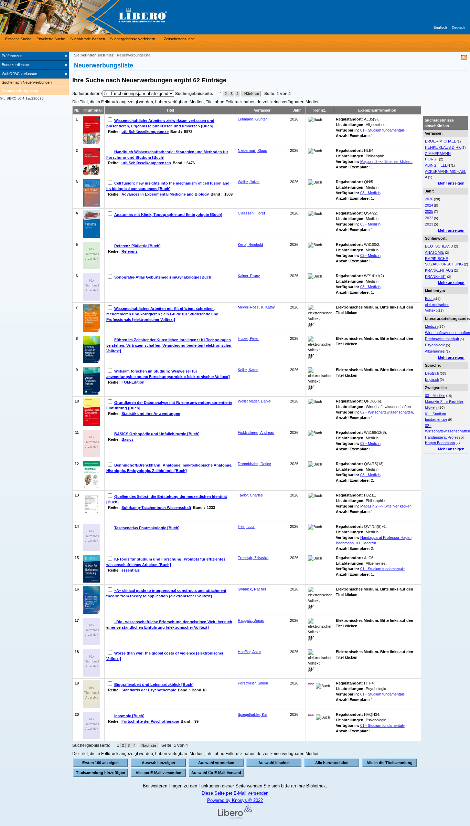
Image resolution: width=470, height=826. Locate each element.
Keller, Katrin (248, 370)
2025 (429, 211)
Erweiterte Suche (50, 39)
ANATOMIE (434, 252)
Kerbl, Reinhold (250, 244)
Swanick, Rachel (252, 589)
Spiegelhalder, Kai (252, 714)
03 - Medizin (435, 396)
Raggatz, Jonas (251, 620)
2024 (429, 205)
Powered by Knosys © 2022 (235, 800)
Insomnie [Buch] (129, 716)
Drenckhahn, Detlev (254, 464)
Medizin (431, 326)
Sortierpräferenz (87, 93)
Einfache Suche (18, 39)
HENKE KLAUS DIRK (443, 147)
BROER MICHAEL (440, 141)
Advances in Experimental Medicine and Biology (165, 194)
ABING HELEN (437, 165)
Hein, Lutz (246, 526)
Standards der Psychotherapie (148, 690)
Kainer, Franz (249, 276)
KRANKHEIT (435, 276)
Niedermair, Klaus (252, 150)
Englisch (440, 27)
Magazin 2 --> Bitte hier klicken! (386, 161)
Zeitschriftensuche (179, 39)
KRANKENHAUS (439, 270)
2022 (429, 218)
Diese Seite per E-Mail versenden (235, 793)
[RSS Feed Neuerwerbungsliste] (464, 58)
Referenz (129, 251)
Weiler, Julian (248, 182)
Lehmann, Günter (252, 119)
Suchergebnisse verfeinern (132, 39)
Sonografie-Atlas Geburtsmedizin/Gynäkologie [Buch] (163, 277)
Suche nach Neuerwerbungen (27, 82)
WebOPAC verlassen (19, 74)
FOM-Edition (133, 382)
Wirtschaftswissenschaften (447, 333)
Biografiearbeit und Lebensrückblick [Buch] (154, 684)
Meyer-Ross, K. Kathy (256, 307)
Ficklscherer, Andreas (256, 432)
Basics (127, 439)
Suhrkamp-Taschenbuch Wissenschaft (156, 507)
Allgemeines (435, 351)
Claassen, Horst (251, 213)
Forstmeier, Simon (253, 683)
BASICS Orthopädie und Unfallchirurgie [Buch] (157, 434)
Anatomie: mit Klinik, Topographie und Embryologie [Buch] (168, 214)
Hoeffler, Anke (249, 652)
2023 (429, 224)
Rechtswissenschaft (442, 339)
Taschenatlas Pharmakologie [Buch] (147, 528)
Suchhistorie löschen (87, 39)
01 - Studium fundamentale (382, 130)
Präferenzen (12, 56)
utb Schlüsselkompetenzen (146, 163)
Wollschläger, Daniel (254, 401)
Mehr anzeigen (451, 183)
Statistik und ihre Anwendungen (150, 413)
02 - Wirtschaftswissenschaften (386, 412)
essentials (130, 570)
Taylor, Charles (250, 495)
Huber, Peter (248, 338)
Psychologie (435, 345)
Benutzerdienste (15, 65)
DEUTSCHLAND (439, 246)
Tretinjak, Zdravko (253, 558)
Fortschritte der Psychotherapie (150, 721)
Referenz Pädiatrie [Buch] (137, 246)
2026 (429, 199)
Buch (429, 298)
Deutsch (458, 27)
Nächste (251, 94)
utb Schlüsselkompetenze (145, 131)
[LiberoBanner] (103, 17)
